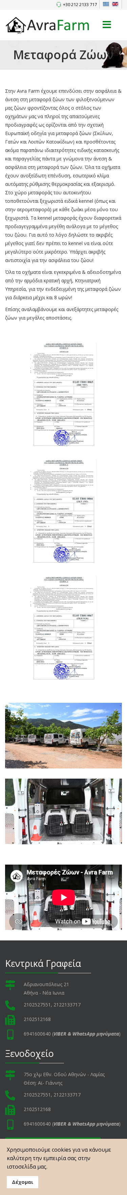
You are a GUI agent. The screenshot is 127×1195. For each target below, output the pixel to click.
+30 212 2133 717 (80, 4)
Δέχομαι (22, 1182)
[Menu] (106, 25)
